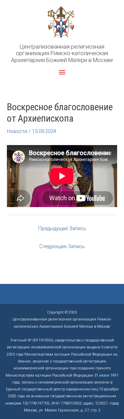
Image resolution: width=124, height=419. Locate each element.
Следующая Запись (62, 246)
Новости (17, 131)
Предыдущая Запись (62, 228)
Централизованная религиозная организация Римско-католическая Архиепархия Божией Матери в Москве (62, 53)
